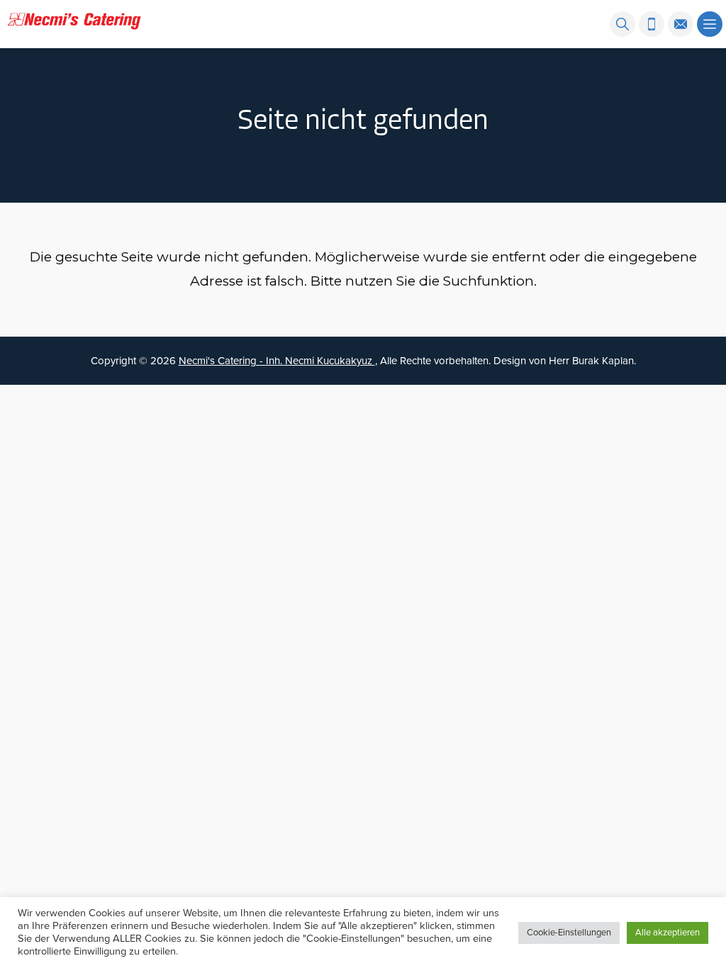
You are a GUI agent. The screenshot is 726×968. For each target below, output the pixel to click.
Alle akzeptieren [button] (667, 932)
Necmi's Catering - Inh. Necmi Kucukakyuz (277, 360)
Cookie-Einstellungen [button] (569, 932)
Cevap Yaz (591, 862)
